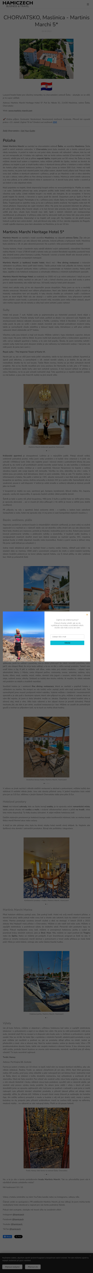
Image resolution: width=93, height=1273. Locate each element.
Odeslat (67, 643)
